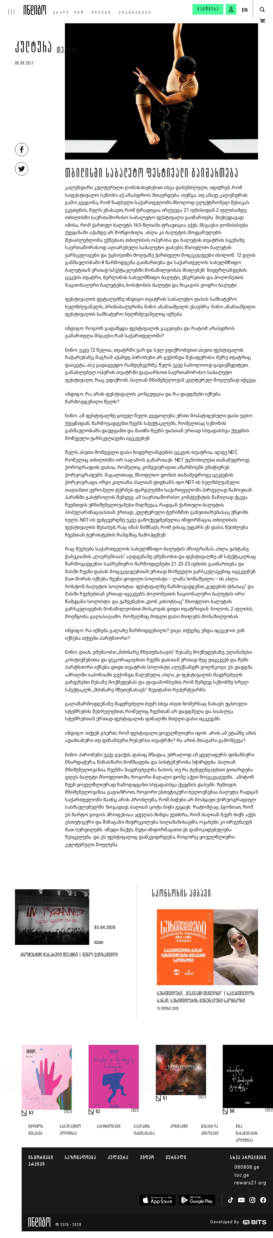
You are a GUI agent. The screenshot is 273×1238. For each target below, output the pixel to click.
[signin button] (231, 9)
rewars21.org (250, 1182)
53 (31, 1113)
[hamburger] (12, 7)
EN (245, 10)
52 (98, 1111)
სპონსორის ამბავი (181, 894)
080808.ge (247, 1167)
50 (232, 1111)
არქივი (36, 1164)
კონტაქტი (179, 1126)
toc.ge (241, 1175)
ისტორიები (40, 1157)
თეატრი (67, 51)
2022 (269, 1110)
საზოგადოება (80, 1157)
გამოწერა (208, 9)
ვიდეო (147, 1157)
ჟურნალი (175, 1157)
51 (165, 1098)
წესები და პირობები (209, 1130)
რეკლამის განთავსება (144, 1130)
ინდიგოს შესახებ (35, 1130)
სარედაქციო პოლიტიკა (70, 1130)
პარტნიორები (109, 1126)
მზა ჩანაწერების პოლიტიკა (247, 1133)
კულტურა (34, 49)
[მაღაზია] (262, 20)
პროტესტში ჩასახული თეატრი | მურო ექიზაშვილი (69, 955)
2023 (68, 1112)
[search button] (262, 10)
